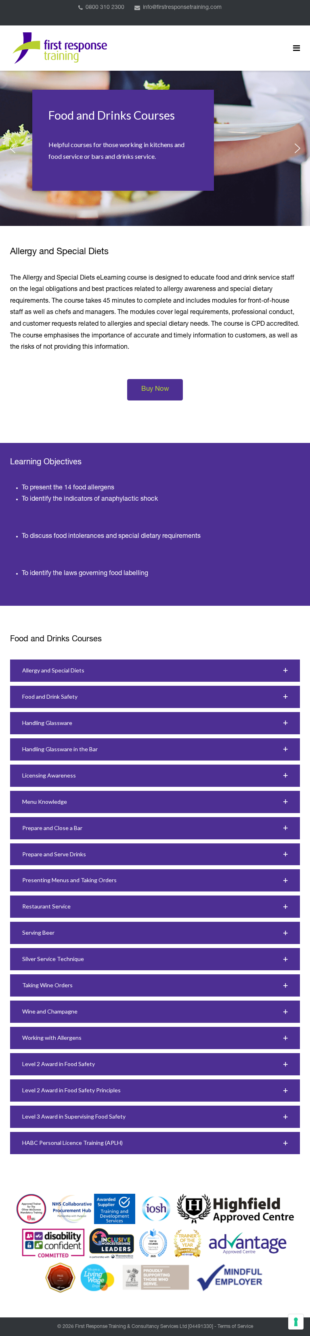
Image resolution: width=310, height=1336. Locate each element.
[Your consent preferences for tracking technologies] (296, 1322)
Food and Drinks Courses (111, 115)
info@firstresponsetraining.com (182, 8)
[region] (155, 148)
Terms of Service (235, 1326)
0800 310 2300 (105, 8)
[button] (12, 148)
